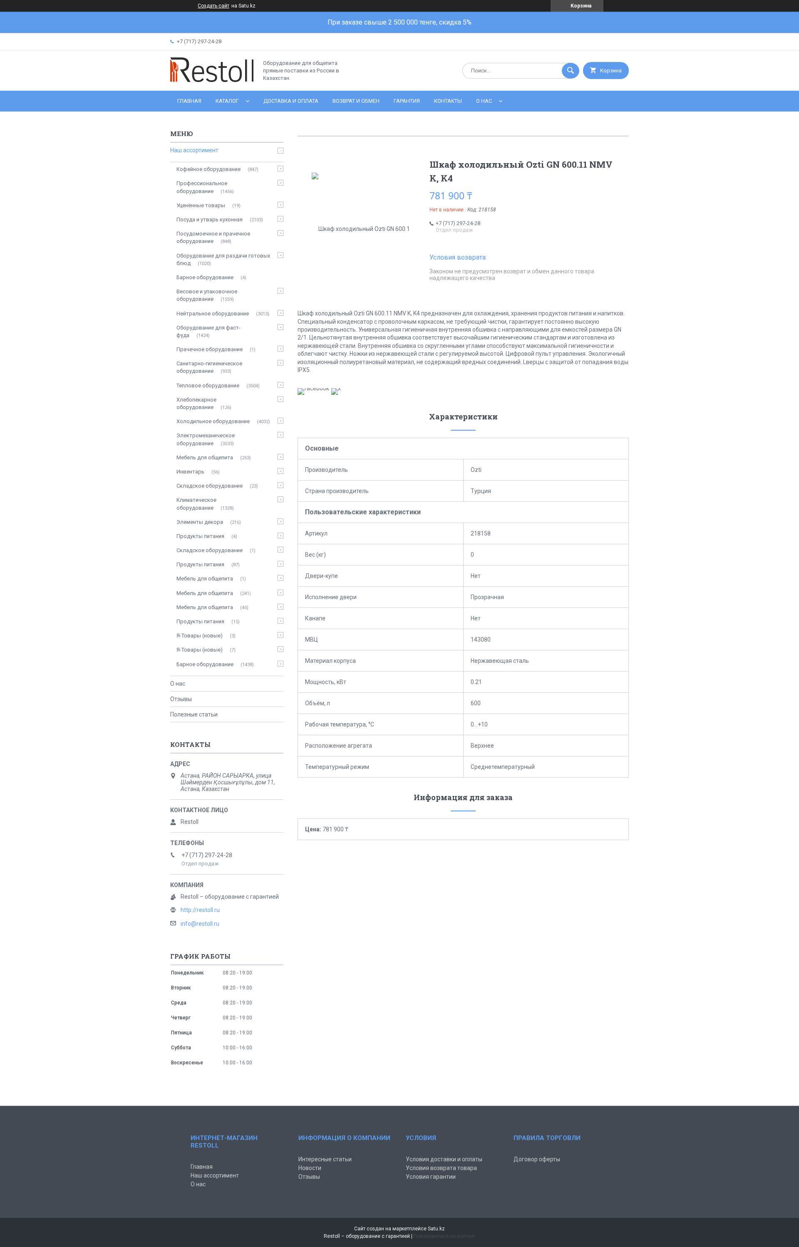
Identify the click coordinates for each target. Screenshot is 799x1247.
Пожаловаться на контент (444, 1236)
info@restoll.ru (200, 923)
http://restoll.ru (200, 910)
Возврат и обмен (356, 101)
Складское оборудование (209, 486)
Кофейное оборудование (208, 169)
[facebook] (313, 388)
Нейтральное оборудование (212, 313)
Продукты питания (200, 536)
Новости (309, 1168)
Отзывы (181, 699)
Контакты (448, 101)
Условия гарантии (431, 1176)
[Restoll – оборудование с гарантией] (211, 80)
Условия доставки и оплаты (444, 1159)
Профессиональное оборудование (201, 187)
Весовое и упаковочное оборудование (206, 295)
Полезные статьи (194, 714)
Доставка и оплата (290, 101)
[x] (336, 388)
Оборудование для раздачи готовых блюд (223, 259)
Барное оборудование (204, 277)
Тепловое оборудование (207, 385)
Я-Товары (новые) (199, 635)
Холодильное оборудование (213, 421)
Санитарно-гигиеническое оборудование (209, 367)
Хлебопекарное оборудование (196, 403)
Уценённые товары (200, 205)
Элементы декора (199, 522)
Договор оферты (537, 1159)
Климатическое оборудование (196, 504)
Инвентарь (190, 472)
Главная (189, 101)
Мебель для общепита (204, 457)
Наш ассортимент (194, 150)
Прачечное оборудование (209, 349)
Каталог (227, 101)
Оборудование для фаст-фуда (208, 331)
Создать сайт (213, 6)
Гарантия (407, 101)
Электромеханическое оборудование (205, 439)
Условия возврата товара (441, 1168)
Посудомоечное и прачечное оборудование (213, 237)
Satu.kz (436, 1229)
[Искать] (570, 71)
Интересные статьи (325, 1159)
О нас (484, 101)
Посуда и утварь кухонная (209, 219)
